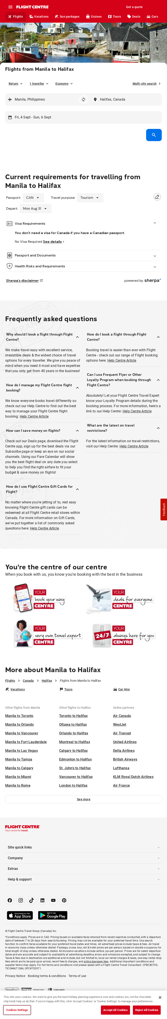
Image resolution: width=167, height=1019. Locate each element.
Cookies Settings (17, 1010)
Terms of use (77, 976)
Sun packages (69, 16)
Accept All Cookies (115, 1010)
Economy (61, 83)
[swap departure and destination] (83, 99)
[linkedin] (42, 900)
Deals (136, 16)
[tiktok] (31, 900)
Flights (18, 16)
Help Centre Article (34, 416)
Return (13, 83)
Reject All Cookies (146, 1010)
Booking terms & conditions (47, 976)
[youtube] (53, 900)
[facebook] (9, 900)
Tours (117, 16)
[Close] (160, 997)
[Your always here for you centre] (123, 635)
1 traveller (37, 83)
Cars (155, 16)
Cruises (96, 16)
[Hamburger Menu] (10, 7)
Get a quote (134, 7)
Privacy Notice (15, 976)
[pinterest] (64, 900)
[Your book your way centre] (44, 599)
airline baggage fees (96, 961)
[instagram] (20, 900)
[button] (83, 799)
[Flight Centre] (32, 7)
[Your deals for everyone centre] (123, 599)
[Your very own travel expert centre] (44, 635)
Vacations (41, 16)
